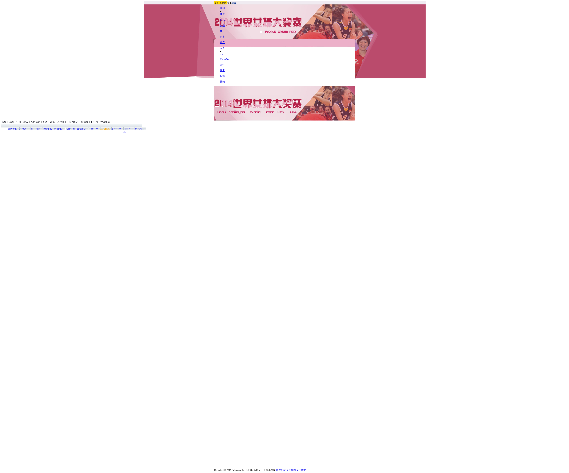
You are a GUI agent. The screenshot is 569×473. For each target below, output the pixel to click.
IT (221, 31)
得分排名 (47, 129)
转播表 (84, 122)
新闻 (222, 8)
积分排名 (35, 129)
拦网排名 (59, 129)
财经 (222, 25)
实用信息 (35, 122)
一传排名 (93, 129)
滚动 (11, 122)
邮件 (222, 64)
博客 (222, 70)
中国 (18, 122)
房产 (222, 42)
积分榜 (94, 122)
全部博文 (301, 470)
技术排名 (74, 122)
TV (221, 54)
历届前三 (139, 129)
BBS (222, 76)
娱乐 (222, 20)
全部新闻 (291, 470)
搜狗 (222, 81)
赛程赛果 (62, 122)
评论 (52, 122)
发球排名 (82, 129)
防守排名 (116, 129)
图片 (45, 122)
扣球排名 (70, 129)
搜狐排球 (105, 122)
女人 (222, 48)
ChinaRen (225, 59)
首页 (4, 122)
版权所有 (281, 470)
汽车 (222, 36)
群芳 (25, 122)
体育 (222, 14)
